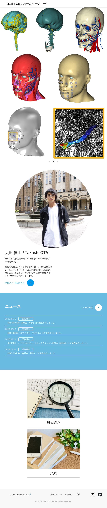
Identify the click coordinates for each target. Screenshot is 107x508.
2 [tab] (53, 161)
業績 (78, 494)
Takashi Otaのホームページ (22, 3)
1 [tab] (49, 161)
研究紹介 (69, 494)
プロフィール (56, 494)
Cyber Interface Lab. (19, 494)
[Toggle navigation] (45, 3)
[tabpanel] (53, 83)
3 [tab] (57, 161)
